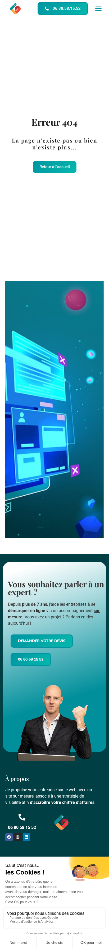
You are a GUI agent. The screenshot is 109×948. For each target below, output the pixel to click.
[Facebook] (9, 837)
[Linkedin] (26, 837)
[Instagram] (17, 837)
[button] (98, 8)
